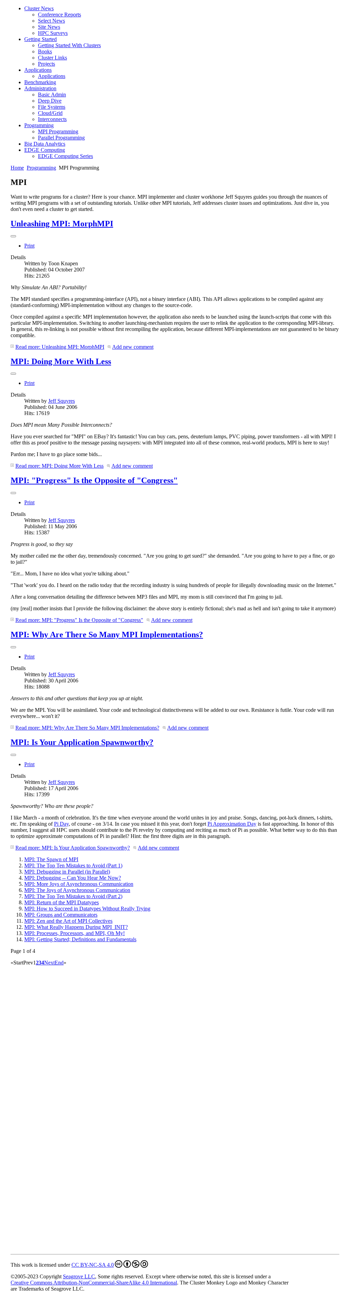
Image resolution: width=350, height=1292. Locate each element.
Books (45, 51)
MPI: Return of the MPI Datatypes (61, 902)
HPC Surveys (53, 33)
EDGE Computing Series (65, 156)
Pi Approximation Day (231, 824)
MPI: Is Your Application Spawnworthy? (82, 742)
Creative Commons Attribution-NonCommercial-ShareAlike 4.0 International (94, 1283)
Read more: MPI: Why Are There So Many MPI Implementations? (87, 728)
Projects (46, 64)
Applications (38, 70)
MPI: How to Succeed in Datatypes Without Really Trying (87, 908)
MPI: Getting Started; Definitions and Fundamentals (80, 939)
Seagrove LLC (79, 1276)
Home (17, 168)
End (59, 962)
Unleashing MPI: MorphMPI (62, 223)
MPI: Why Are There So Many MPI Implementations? (107, 634)
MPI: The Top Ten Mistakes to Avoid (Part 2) (73, 896)
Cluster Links (52, 58)
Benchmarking (40, 82)
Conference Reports (59, 14)
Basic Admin (52, 94)
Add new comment (132, 347)
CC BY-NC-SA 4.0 (92, 1265)
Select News (51, 21)
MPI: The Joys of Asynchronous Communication (77, 890)
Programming (39, 125)
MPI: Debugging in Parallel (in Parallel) (67, 872)
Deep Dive (50, 101)
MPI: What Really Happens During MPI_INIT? (76, 927)
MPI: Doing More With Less (61, 361)
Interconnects (52, 119)
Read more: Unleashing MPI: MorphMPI (59, 347)
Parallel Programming (61, 138)
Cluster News (39, 8)
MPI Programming (58, 131)
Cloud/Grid (50, 113)
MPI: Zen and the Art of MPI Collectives (68, 921)
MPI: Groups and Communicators (60, 915)
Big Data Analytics (44, 144)
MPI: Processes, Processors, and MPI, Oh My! (74, 933)
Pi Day (61, 824)
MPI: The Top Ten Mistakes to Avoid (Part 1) (73, 865)
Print (29, 246)
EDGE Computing (44, 150)
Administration (40, 88)
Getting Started (40, 39)
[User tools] (13, 236)
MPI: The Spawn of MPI (51, 859)
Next (49, 962)
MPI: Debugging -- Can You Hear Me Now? (72, 878)
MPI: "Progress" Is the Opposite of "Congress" (94, 480)
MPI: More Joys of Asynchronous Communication (78, 884)
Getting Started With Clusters (69, 45)
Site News (49, 27)
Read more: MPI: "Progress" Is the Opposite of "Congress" (79, 620)
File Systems (51, 107)
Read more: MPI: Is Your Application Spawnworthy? (72, 848)
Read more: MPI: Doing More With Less (59, 466)
